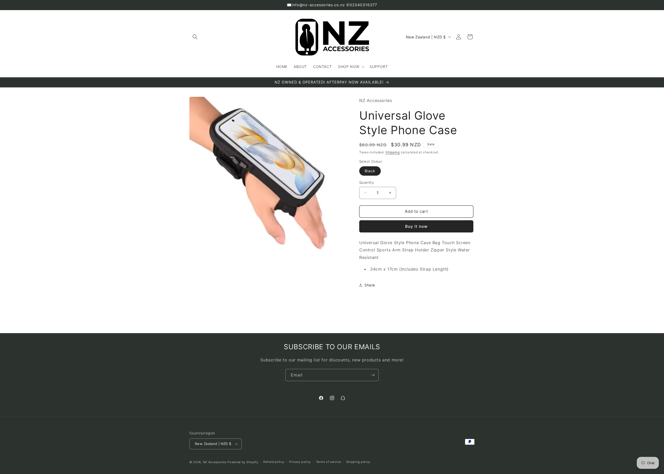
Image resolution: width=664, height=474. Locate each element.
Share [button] (369, 285)
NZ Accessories (215, 462)
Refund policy (273, 462)
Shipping (392, 152)
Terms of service (328, 462)
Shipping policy (358, 462)
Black (370, 171)
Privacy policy (300, 462)
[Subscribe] (372, 375)
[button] (195, 37)
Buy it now (416, 226)
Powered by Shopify (242, 462)
